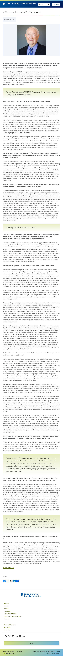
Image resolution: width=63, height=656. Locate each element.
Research (6, 608)
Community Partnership (10, 613)
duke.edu (19, 651)
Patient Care (7, 611)
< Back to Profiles (8, 568)
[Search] (48, 4)
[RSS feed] (24, 636)
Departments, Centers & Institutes (13, 616)
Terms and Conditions (10, 625)
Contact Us (7, 630)
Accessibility (7, 627)
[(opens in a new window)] (6, 636)
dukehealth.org (10, 653)
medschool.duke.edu (8, 651)
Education (6, 606)
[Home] (19, 4)
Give (31, 643)
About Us (6, 603)
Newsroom (7, 619)
